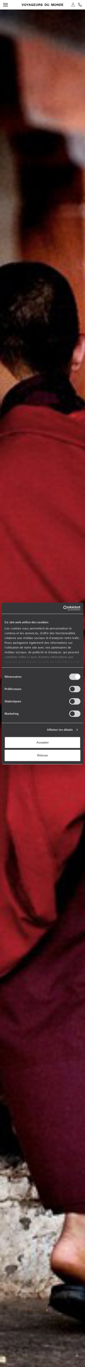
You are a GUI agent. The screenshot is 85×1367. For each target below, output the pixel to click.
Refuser (42, 755)
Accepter (42, 742)
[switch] (74, 689)
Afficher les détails (60, 729)
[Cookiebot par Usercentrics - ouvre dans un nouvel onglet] (63, 608)
